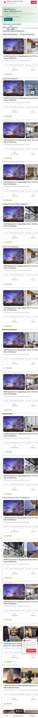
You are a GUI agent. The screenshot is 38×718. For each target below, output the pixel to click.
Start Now (8, 19)
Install (33, 2)
